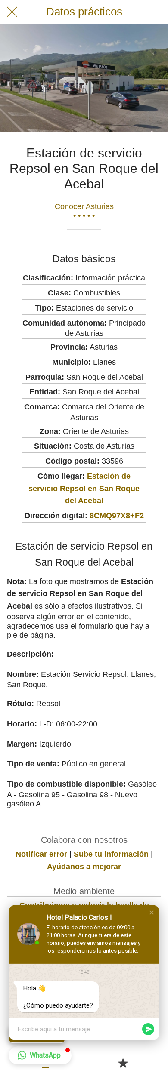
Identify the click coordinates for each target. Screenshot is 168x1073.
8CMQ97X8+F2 (117, 515)
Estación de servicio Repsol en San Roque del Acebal (84, 488)
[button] (151, 912)
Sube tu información (111, 854)
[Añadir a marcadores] (122, 1062)
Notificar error (41, 854)
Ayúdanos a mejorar (84, 866)
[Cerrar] (12, 12)
